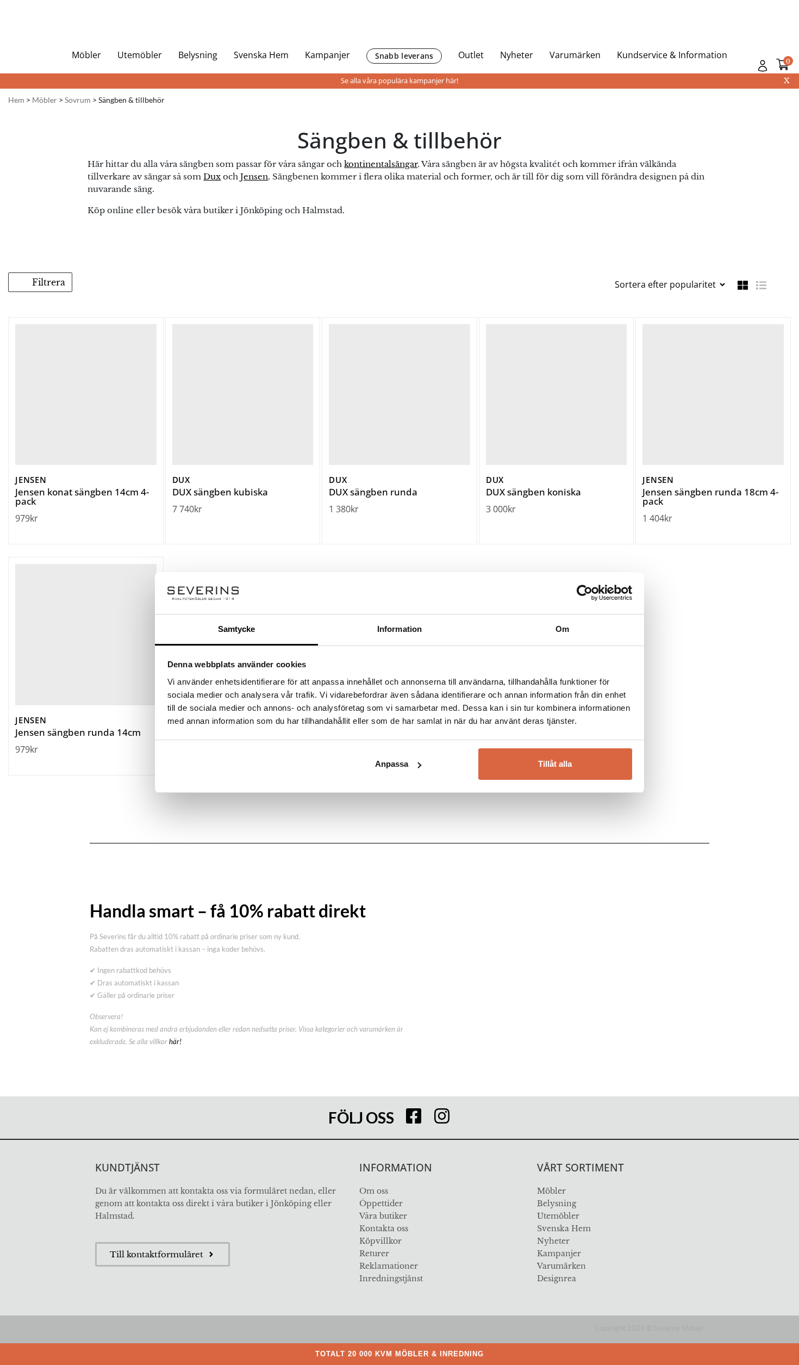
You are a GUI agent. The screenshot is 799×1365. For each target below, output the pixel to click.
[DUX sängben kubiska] (243, 395)
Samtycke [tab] (236, 629)
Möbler (86, 55)
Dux (212, 176)
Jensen (254, 176)
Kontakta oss (383, 1228)
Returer (374, 1253)
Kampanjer (327, 55)
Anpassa (391, 763)
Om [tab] (562, 629)
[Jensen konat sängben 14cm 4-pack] (86, 395)
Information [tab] (399, 629)
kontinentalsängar (380, 164)
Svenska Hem (261, 55)
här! (175, 1041)
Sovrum (78, 99)
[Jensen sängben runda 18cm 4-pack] (713, 395)
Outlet (471, 55)
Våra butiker (383, 1216)
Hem (16, 99)
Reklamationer (388, 1266)
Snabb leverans (404, 56)
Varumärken (575, 55)
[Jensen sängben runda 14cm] (86, 634)
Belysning (197, 55)
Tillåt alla (555, 763)
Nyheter (516, 55)
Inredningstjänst (391, 1278)
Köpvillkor (380, 1241)
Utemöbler (139, 55)
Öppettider (381, 1203)
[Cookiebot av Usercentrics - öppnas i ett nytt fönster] (584, 593)
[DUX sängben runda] (399, 395)
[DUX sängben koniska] (556, 395)
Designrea (556, 1278)
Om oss (373, 1191)
